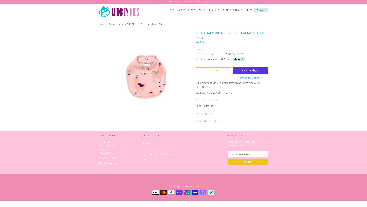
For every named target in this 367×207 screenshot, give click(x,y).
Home (102, 24)
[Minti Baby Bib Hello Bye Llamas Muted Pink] (146, 76)
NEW (170, 9)
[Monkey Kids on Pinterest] (105, 163)
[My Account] (247, 10)
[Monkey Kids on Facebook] (100, 163)
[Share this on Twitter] (204, 121)
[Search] (251, 10)
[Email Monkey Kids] (115, 163)
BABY (181, 9)
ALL (243, 10)
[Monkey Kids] (119, 12)
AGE (202, 9)
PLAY (192, 9)
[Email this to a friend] (220, 121)
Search (145, 160)
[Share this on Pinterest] (215, 121)
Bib (205, 114)
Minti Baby (201, 42)
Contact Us (147, 148)
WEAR (227, 9)
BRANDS (214, 9)
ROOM (236, 10)
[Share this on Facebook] (210, 121)
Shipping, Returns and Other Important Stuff (161, 154)
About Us (146, 143)
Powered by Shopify (192, 186)
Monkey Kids (178, 186)
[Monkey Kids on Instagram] (110, 163)
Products (113, 24)
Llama (209, 114)
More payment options (250, 78)
